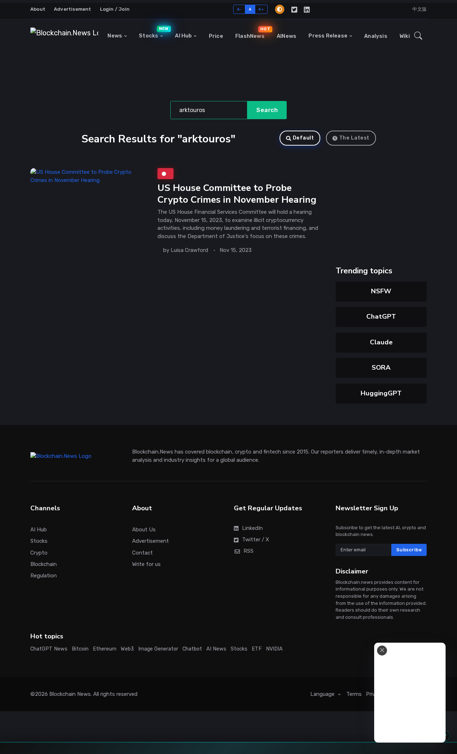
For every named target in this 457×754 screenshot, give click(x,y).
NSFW (381, 291)
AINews (286, 36)
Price (216, 36)
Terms (354, 694)
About (37, 9)
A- (239, 9)
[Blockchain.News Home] (64, 36)
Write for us (146, 564)
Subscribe (409, 549)
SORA (381, 367)
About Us (144, 529)
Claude (381, 342)
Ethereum (104, 649)
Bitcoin (80, 649)
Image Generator (158, 649)
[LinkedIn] (307, 9)
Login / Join (115, 9)
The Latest (354, 138)
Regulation (43, 575)
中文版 (419, 9)
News (114, 35)
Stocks (152, 32)
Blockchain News (70, 694)
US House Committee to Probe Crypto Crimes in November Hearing (236, 193)
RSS (248, 551)
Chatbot (192, 649)
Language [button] (323, 694)
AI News (216, 649)
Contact (142, 553)
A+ (261, 9)
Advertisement (72, 9)
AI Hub (183, 35)
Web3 (127, 649)
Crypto (38, 553)
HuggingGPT (381, 393)
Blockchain (43, 564)
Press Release (327, 35)
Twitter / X (255, 539)
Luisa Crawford (189, 250)
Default (303, 138)
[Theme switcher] (279, 9)
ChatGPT (381, 316)
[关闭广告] (382, 651)
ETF (257, 649)
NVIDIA (274, 649)
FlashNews (251, 32)
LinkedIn (252, 528)
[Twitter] (294, 9)
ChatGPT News (48, 649)
